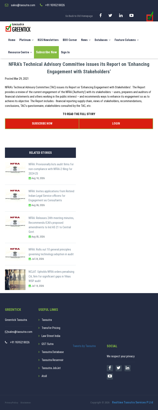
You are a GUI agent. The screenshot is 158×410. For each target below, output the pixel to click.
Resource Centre (18, 52)
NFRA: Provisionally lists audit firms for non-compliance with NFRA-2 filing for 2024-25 (51, 169)
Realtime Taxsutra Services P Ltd (132, 402)
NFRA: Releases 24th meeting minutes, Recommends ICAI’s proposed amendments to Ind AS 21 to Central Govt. (51, 224)
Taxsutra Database (53, 352)
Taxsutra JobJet (51, 368)
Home (11, 40)
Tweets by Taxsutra (84, 346)
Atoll (44, 376)
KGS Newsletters (48, 40)
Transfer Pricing (51, 328)
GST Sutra (47, 344)
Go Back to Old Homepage (79, 16)
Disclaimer (26, 403)
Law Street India (51, 336)
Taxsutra (47, 319)
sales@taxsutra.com (20, 331)
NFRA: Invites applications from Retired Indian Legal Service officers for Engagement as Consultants (51, 196)
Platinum (25, 40)
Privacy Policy (11, 403)
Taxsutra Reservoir (52, 360)
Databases (101, 40)
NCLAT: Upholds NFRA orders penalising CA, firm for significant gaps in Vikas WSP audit (51, 276)
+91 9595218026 (20, 342)
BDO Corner (70, 40)
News (84, 40)
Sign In (65, 52)
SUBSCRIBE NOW (42, 123)
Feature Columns (125, 40)
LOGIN (116, 123)
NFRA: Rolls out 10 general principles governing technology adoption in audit (51, 252)
